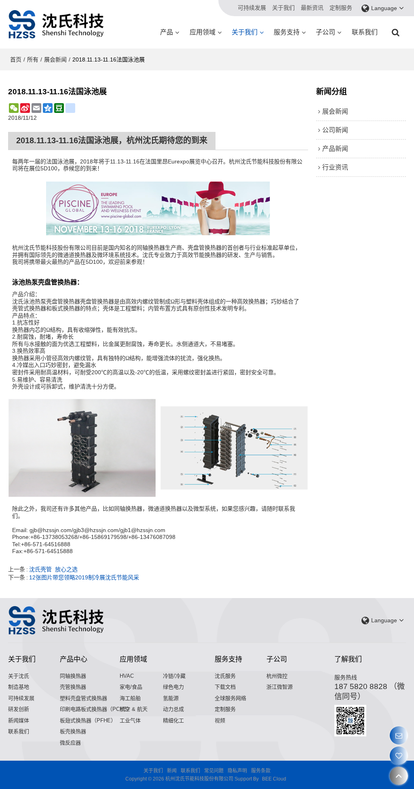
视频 (220, 720)
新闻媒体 (18, 720)
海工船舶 (130, 698)
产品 (166, 32)
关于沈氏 (18, 676)
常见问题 (214, 771)
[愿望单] (399, 756)
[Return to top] (399, 776)
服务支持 (287, 32)
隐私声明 (237, 771)
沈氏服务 (225, 676)
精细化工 (173, 720)
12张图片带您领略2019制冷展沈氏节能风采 (84, 577)
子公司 (325, 32)
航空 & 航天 (134, 709)
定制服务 (341, 7)
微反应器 (70, 743)
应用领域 (202, 32)
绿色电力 (173, 687)
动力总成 (173, 709)
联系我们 (365, 32)
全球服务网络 (230, 698)
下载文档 (225, 687)
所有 (32, 59)
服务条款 (260, 771)
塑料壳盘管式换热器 (83, 698)
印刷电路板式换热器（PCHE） (96, 709)
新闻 (172, 771)
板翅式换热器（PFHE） (88, 720)
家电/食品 (131, 687)
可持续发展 (252, 7)
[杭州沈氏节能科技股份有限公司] (56, 24)
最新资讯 (312, 7)
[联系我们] (399, 735)
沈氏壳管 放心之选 (53, 569)
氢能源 (171, 698)
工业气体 (130, 720)
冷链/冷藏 (174, 676)
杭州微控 (276, 676)
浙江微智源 (279, 687)
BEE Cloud (274, 779)
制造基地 (18, 687)
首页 (15, 59)
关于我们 (283, 7)
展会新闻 (55, 59)
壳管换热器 (73, 687)
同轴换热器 (73, 676)
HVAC (127, 676)
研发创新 (18, 709)
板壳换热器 (73, 731)
